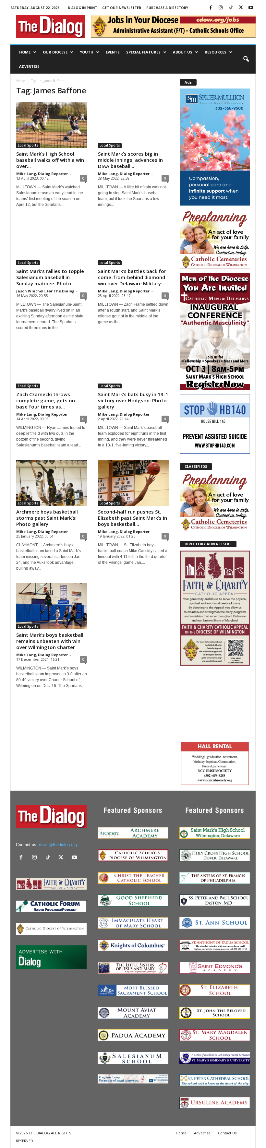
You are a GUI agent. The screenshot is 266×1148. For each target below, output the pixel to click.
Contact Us (227, 1132)
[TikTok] (231, 8)
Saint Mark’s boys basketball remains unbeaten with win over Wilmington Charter (49, 641)
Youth (86, 52)
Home (24, 52)
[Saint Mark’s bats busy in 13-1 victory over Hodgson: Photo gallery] (133, 365)
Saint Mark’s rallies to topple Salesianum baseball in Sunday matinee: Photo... (50, 277)
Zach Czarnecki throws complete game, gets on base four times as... (45, 400)
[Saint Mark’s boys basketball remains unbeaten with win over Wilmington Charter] (51, 606)
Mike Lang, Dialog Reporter (42, 173)
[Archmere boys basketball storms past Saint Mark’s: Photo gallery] (51, 483)
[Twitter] (241, 8)
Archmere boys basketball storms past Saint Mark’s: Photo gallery (47, 517)
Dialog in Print (82, 8)
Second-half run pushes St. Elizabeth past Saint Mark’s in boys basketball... (132, 517)
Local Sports (28, 145)
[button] (246, 59)
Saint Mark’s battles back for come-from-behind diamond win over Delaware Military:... (132, 277)
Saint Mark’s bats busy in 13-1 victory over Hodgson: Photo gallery (133, 400)
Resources (215, 52)
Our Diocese (55, 52)
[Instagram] (220, 8)
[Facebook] (210, 8)
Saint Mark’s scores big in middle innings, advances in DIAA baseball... (130, 159)
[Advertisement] (215, 702)
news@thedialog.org (58, 844)
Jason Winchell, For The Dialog (45, 291)
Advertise (29, 66)
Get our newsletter (121, 8)
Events (113, 52)
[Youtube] (251, 8)
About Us (182, 52)
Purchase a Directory (167, 8)
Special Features (143, 52)
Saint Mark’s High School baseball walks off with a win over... (50, 159)
